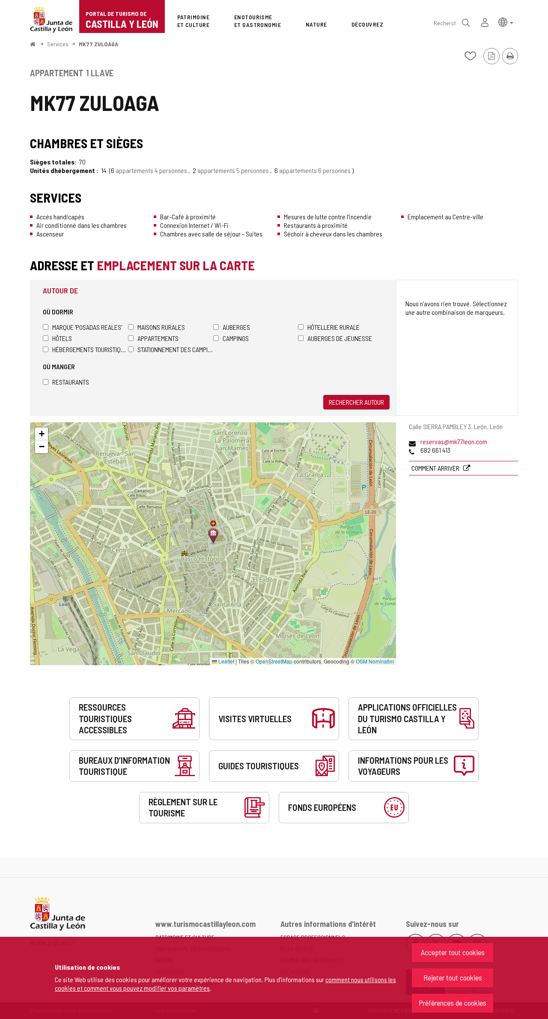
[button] (505, 21)
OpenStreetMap (274, 661)
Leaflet (225, 661)
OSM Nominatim (375, 661)
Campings (236, 338)
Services (57, 44)
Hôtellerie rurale (333, 327)
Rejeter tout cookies (452, 977)
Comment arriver (436, 468)
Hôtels (62, 338)
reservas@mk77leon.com (453, 441)
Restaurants (70, 382)
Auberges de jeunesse (339, 338)
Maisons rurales (161, 327)
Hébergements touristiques (90, 349)
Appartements (158, 338)
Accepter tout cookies (453, 952)
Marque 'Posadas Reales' (87, 327)
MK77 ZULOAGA (98, 44)
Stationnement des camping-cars (175, 349)
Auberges (236, 327)
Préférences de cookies (452, 1002)
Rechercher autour (356, 402)
